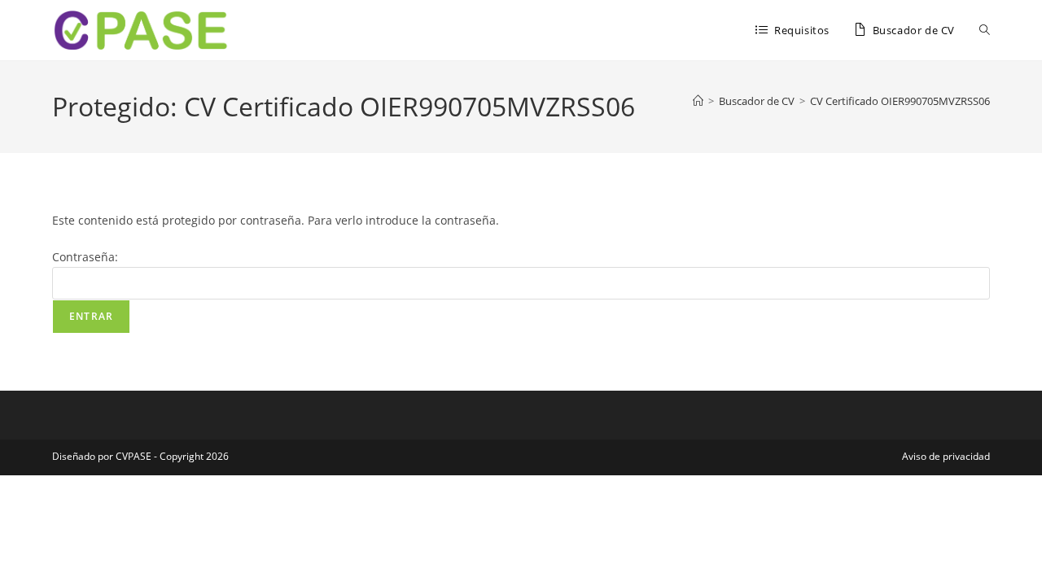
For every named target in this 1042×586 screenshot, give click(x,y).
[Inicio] (698, 101)
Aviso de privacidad (946, 456)
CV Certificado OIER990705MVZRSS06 (900, 101)
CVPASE (133, 456)
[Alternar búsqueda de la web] (984, 30)
